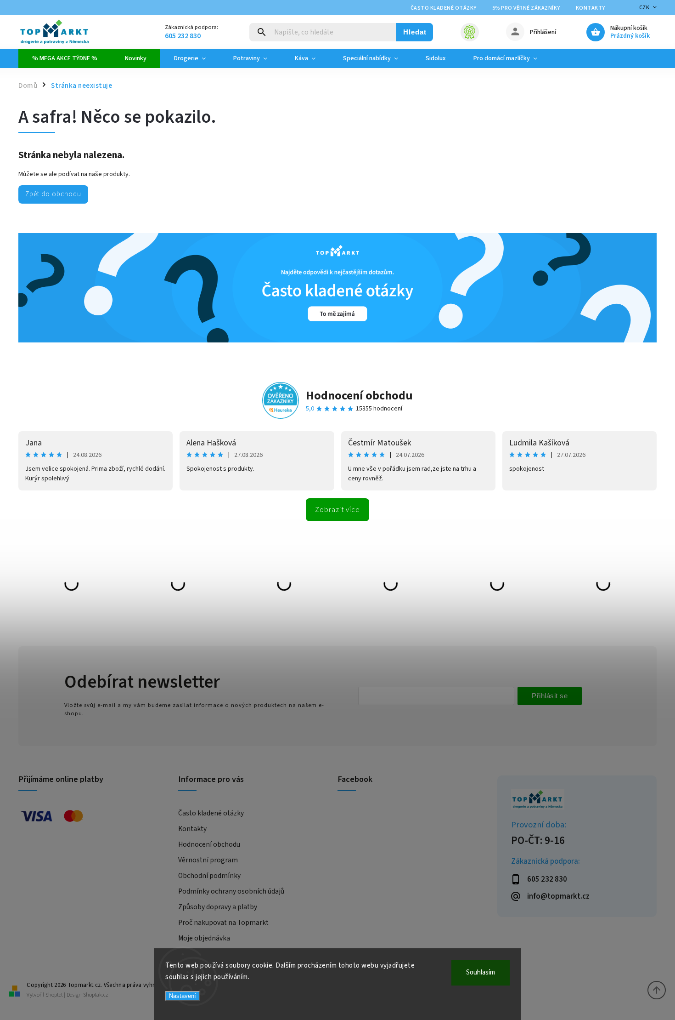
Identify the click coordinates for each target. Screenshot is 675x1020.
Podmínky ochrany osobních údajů (231, 891)
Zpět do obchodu (53, 194)
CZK (644, 7)
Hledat (415, 32)
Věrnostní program (208, 860)
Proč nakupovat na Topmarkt (223, 922)
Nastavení (182, 995)
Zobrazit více (337, 510)
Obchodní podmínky (209, 876)
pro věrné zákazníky (526, 8)
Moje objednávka (204, 938)
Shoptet (54, 995)
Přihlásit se (550, 696)
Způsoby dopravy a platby (217, 907)
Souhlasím (480, 972)
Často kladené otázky (444, 8)
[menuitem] (64, 58)
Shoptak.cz (95, 995)
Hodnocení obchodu (359, 395)
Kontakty (590, 8)
